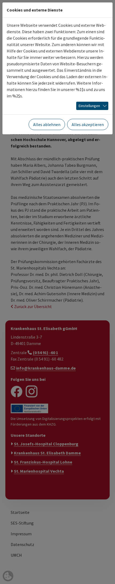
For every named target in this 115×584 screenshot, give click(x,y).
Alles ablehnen (46, 124)
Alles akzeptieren (88, 124)
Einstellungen (89, 105)
